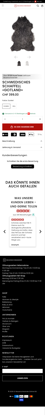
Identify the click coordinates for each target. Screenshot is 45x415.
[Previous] (16, 57)
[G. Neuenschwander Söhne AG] (22, 5)
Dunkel (6, 106)
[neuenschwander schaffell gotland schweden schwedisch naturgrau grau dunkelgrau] (22, 33)
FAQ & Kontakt (8, 318)
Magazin (5, 329)
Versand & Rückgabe (11, 348)
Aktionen (6, 307)
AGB (4, 343)
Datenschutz (7, 345)
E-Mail (5, 366)
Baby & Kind (7, 304)
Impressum (7, 340)
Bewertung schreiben (22, 166)
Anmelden (22, 378)
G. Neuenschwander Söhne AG (25, 391)
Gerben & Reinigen (10, 321)
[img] (23, 211)
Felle (4, 297)
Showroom (7, 324)
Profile (4, 331)
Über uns (6, 326)
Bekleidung (7, 302)
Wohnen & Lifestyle (10, 299)
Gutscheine (7, 310)
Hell (13, 106)
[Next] (29, 57)
